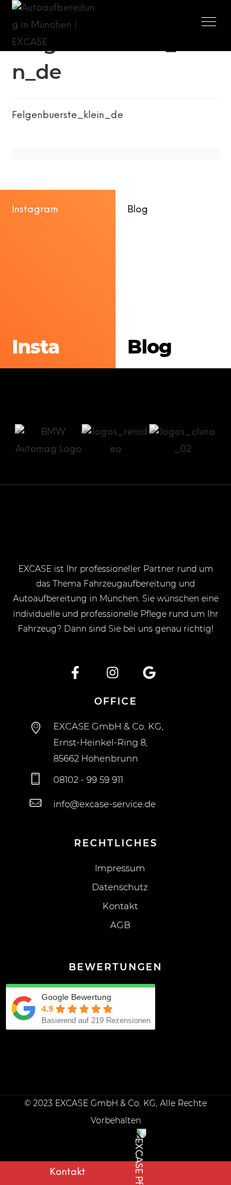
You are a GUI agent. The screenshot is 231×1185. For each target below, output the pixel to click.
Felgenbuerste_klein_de (67, 115)
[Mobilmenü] (210, 23)
